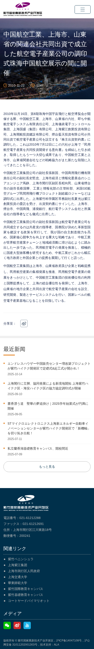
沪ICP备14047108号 (69, 640)
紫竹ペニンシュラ (21, 559)
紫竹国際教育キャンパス (25, 589)
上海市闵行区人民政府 (24, 571)
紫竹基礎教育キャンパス (25, 595)
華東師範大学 (17, 583)
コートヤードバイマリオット (29, 601)
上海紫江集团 (17, 565)
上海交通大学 (17, 577)
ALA (56, 644)
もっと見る (47, 466)
